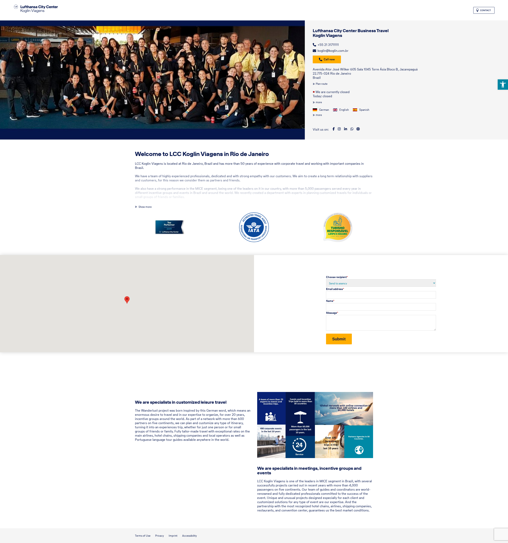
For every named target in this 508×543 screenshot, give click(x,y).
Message (332, 313)
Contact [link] (485, 10)
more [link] (319, 102)
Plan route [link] (321, 84)
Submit (339, 339)
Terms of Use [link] (142, 536)
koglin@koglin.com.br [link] (333, 50)
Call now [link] (329, 59)
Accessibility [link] (189, 536)
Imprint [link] (173, 536)
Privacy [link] (159, 536)
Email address (335, 289)
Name (330, 301)
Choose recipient (337, 277)
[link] (503, 84)
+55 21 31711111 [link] (328, 44)
